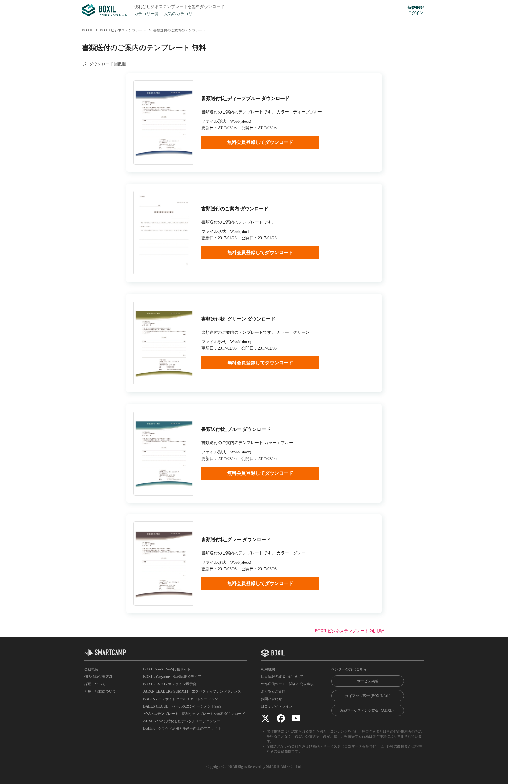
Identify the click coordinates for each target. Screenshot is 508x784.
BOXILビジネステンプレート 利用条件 (350, 631)
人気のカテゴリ (178, 13)
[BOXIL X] (265, 718)
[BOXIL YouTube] (296, 718)
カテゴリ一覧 (146, 13)
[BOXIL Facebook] (280, 718)
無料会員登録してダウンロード (260, 142)
